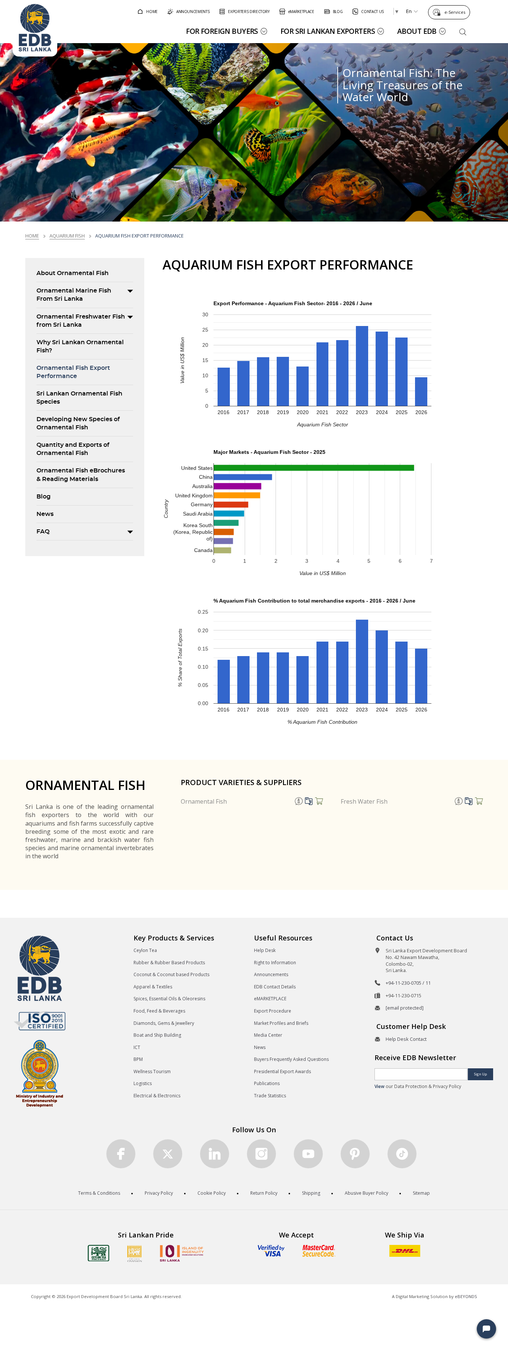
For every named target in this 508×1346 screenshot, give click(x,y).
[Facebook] (120, 1153)
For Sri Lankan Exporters (327, 31)
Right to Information (275, 962)
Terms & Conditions (99, 1193)
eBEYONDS (466, 1296)
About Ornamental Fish (72, 273)
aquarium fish (67, 235)
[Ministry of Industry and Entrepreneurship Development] (40, 1073)
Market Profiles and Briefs (281, 1023)
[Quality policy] (40, 1020)
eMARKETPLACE (270, 998)
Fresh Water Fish (364, 801)
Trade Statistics (270, 1095)
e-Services (454, 12)
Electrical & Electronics (157, 1095)
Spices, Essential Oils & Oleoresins (169, 998)
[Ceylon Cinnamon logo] (134, 1253)
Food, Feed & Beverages (159, 1011)
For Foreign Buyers (222, 31)
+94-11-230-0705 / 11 (408, 982)
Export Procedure (272, 1011)
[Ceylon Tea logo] (98, 1253)
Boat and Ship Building (157, 1035)
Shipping (311, 1193)
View (379, 1086)
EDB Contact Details (275, 987)
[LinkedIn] (214, 1153)
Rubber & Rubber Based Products (169, 962)
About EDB (417, 31)
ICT (137, 1047)
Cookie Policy (211, 1193)
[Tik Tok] (402, 1153)
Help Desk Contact (406, 1039)
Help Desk (265, 950)
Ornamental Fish (204, 801)
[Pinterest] (355, 1153)
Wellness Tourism (152, 1071)
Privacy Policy (159, 1193)
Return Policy (263, 1193)
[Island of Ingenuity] (182, 1253)
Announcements (271, 974)
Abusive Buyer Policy (366, 1193)
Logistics (143, 1083)
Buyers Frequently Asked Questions (291, 1059)
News (45, 514)
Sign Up (480, 1074)
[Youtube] (308, 1153)
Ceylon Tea (145, 950)
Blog (43, 497)
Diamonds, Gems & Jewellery (164, 1023)
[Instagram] (261, 1153)
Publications (267, 1083)
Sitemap (421, 1193)
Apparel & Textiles (153, 987)
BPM (138, 1059)
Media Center (268, 1035)
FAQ (42, 532)
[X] (167, 1153)
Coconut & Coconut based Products (171, 974)
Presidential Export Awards (282, 1071)
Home (32, 235)
